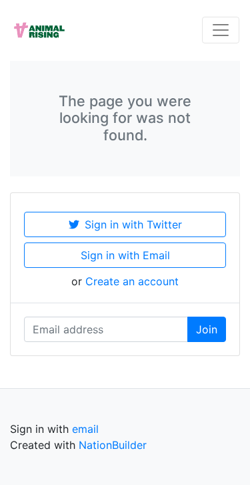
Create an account (132, 281)
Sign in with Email (125, 255)
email (85, 429)
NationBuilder (113, 445)
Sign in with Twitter (133, 224)
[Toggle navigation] (220, 30)
